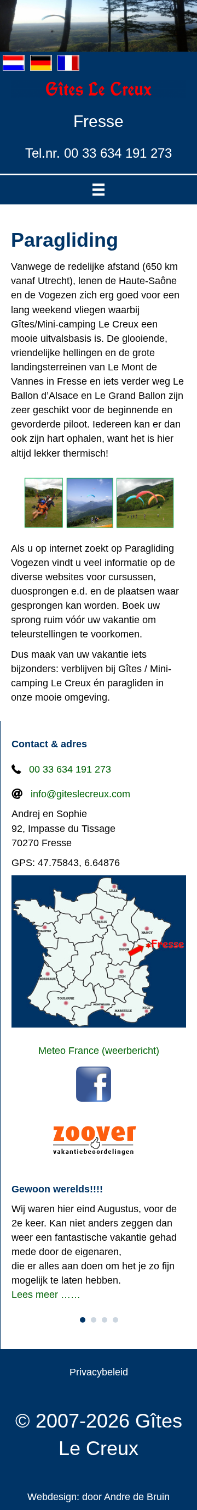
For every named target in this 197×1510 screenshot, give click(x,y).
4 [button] (115, 1320)
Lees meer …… (45, 1294)
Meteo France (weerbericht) (98, 1050)
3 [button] (104, 1320)
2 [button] (93, 1320)
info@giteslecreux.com (80, 794)
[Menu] (98, 189)
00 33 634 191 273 (70, 769)
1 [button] (82, 1320)
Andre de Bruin (137, 1496)
